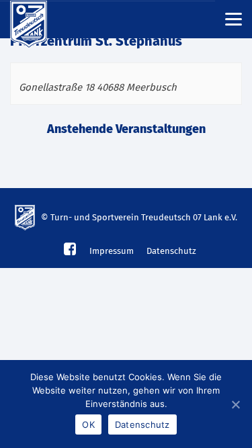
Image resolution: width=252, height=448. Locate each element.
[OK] (235, 404)
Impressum (111, 251)
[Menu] (233, 18)
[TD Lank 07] (37, 19)
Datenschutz (171, 251)
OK (88, 424)
